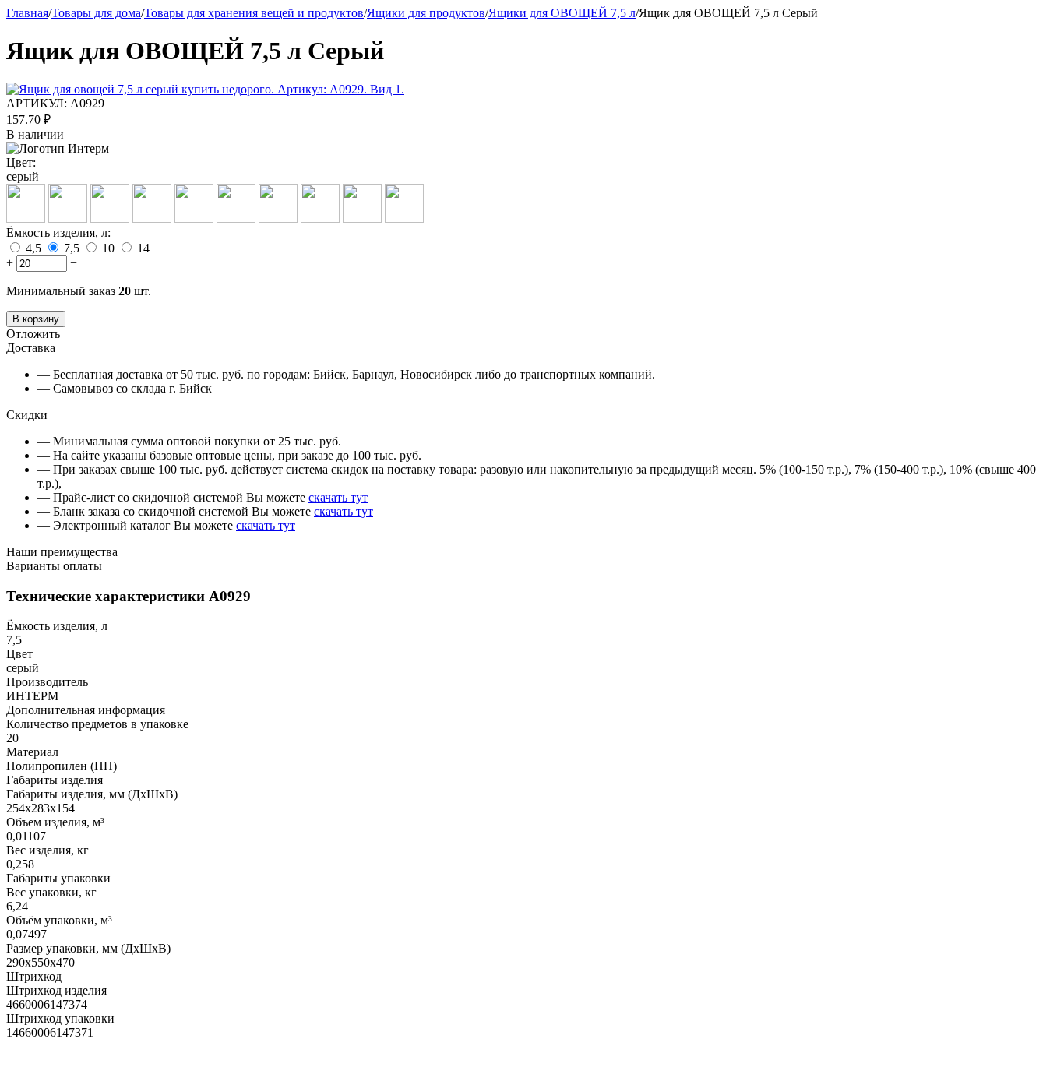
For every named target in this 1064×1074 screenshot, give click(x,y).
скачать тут (338, 497)
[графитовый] (111, 218)
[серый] (238, 218)
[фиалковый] (280, 218)
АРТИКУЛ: (36, 103)
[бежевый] (27, 218)
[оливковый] (153, 218)
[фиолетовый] (322, 218)
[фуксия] (364, 218)
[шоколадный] (404, 218)
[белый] (69, 218)
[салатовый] (195, 218)
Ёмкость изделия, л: (58, 232)
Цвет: (21, 162)
